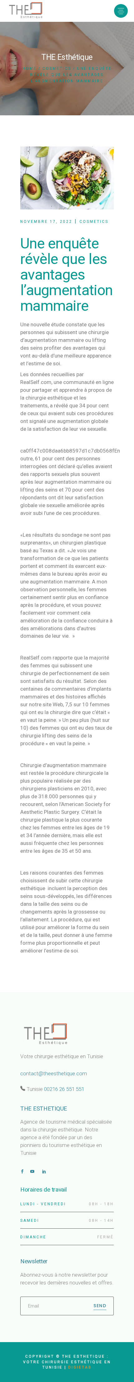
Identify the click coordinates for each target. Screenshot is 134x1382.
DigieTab (80, 1367)
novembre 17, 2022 (46, 221)
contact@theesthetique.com (53, 1073)
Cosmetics (56, 68)
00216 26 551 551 (64, 1089)
